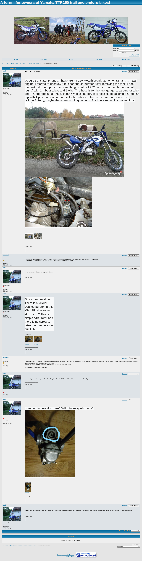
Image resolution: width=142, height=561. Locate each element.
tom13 (4, 71)
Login (137, 50)
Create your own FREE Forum (65, 555)
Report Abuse (70, 556)
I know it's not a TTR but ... (34, 63)
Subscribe (136, 545)
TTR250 (22, 63)
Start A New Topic (117, 66)
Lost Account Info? (134, 56)
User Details (98, 59)
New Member (135, 54)
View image (27, 241)
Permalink (124, 71)
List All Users (43, 59)
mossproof (6, 255)
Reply (126, 66)
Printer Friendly (134, 66)
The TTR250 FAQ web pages (10, 63)
